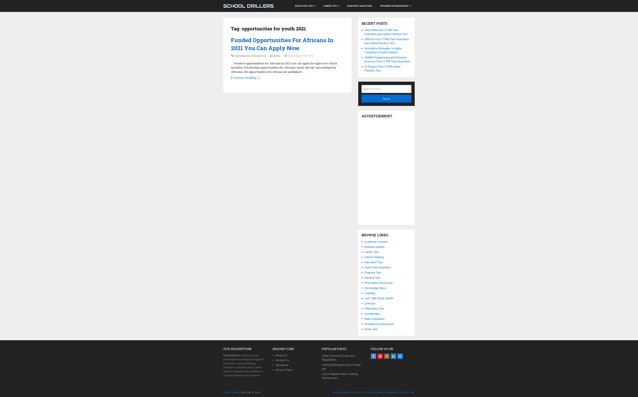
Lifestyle (369, 303)
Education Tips (304, 6)
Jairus (276, 56)
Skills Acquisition (374, 318)
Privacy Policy (284, 369)
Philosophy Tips (374, 308)
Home (335, 392)
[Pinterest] (380, 356)
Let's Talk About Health (378, 298)
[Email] (400, 356)
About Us (281, 355)
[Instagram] (386, 356)
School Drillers (248, 6)
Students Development (379, 324)
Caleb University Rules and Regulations (338, 357)
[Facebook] (373, 356)
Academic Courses (376, 241)
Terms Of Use (406, 392)
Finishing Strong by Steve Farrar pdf (341, 366)
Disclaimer (281, 365)
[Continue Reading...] (245, 77)
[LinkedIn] (393, 356)
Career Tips (330, 6)
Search (386, 98)
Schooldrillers (231, 355)
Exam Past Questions (359, 6)
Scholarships (372, 313)
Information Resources (394, 6)
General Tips (372, 277)
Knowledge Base (375, 288)
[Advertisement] (386, 170)
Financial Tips (372, 272)
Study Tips (371, 329)
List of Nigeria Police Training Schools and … (340, 376)
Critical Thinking (374, 257)
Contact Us (282, 360)
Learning (369, 293)
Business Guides (374, 246)
